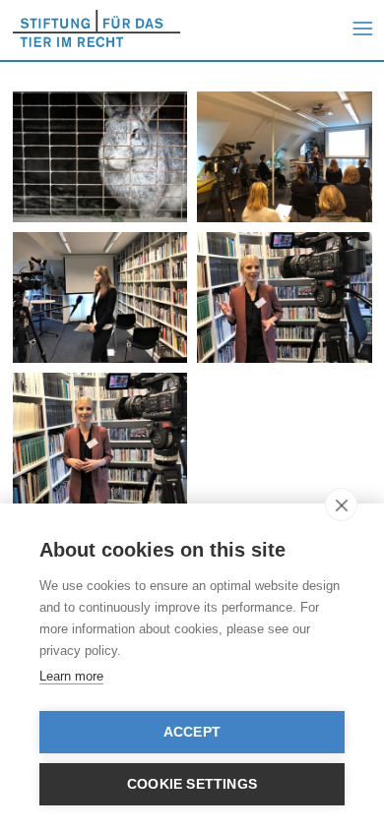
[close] (341, 504)
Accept (192, 732)
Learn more (71, 676)
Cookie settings (192, 784)
